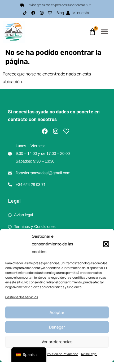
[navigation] (28, 354)
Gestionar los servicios (21, 297)
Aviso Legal (89, 354)
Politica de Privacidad (62, 354)
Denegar (57, 327)
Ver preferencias (57, 341)
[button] (106, 244)
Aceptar (57, 312)
